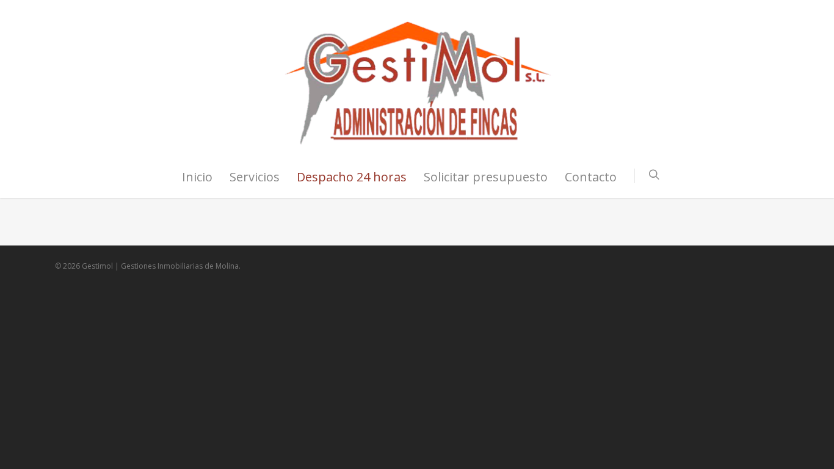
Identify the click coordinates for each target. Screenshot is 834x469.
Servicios (255, 177)
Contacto (591, 177)
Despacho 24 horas (352, 177)
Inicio (197, 177)
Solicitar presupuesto (486, 177)
